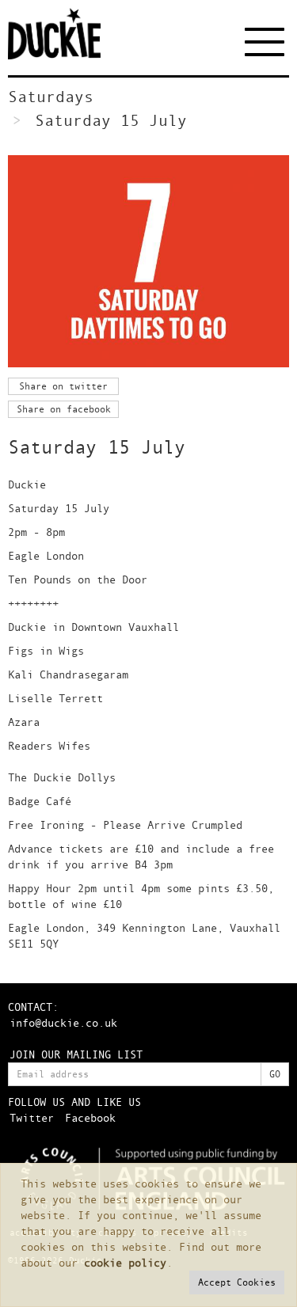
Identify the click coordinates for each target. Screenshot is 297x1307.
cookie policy (125, 1262)
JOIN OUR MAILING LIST (76, 1054)
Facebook (90, 1117)
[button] (236, 1282)
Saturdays (50, 96)
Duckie (67, 33)
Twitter (32, 1117)
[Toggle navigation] (267, 41)
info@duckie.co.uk (63, 1022)
